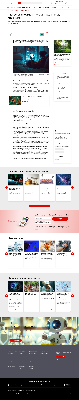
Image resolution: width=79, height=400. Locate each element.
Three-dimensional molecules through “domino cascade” (62, 82)
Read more (37, 229)
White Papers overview (44, 356)
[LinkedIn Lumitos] (70, 393)
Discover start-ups (22, 351)
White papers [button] (34, 7)
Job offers (31, 368)
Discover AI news (16, 340)
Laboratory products (33, 351)
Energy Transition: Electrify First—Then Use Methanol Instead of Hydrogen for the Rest (63, 77)
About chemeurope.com (30, 390)
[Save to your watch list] (62, 7)
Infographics (21, 364)
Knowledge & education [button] (44, 7)
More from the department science (39, 205)
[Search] (41, 3)
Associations (21, 353)
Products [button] (19, 7)
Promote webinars (11, 364)
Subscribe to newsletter (60, 219)
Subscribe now (61, 356)
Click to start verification (44, 222)
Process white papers (44, 353)
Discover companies (22, 349)
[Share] (65, 7)
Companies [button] (13, 7)
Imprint (9, 393)
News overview (10, 353)
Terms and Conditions (17, 393)
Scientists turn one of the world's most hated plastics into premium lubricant (63, 87)
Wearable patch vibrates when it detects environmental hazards (63, 92)
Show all (58, 153)
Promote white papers (44, 355)
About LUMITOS (21, 390)
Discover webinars (11, 363)
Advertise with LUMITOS (12, 390)
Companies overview (22, 356)
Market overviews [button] (26, 7)
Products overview (32, 356)
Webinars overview (11, 366)
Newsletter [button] (53, 7)
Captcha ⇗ (48, 223)
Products (31, 364)
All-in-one (31, 371)
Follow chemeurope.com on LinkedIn (63, 359)
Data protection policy (27, 393)
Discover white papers (44, 349)
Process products (32, 353)
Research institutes (22, 366)
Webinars (31, 370)
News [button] (8, 7)
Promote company (22, 355)
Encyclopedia (21, 363)
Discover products (32, 349)
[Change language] (68, 7)
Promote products (32, 355)
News (30, 363)
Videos (20, 368)
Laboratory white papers (44, 351)
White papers (31, 366)
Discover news (10, 349)
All (19, 2)
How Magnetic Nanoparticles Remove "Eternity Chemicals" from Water (62, 97)
